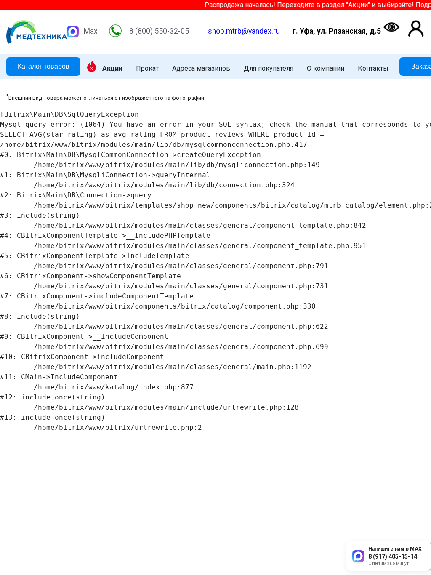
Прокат (147, 68)
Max (91, 31)
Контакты (373, 68)
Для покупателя (268, 68)
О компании (325, 68)
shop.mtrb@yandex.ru (244, 31)
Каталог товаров (43, 66)
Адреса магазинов (201, 68)
